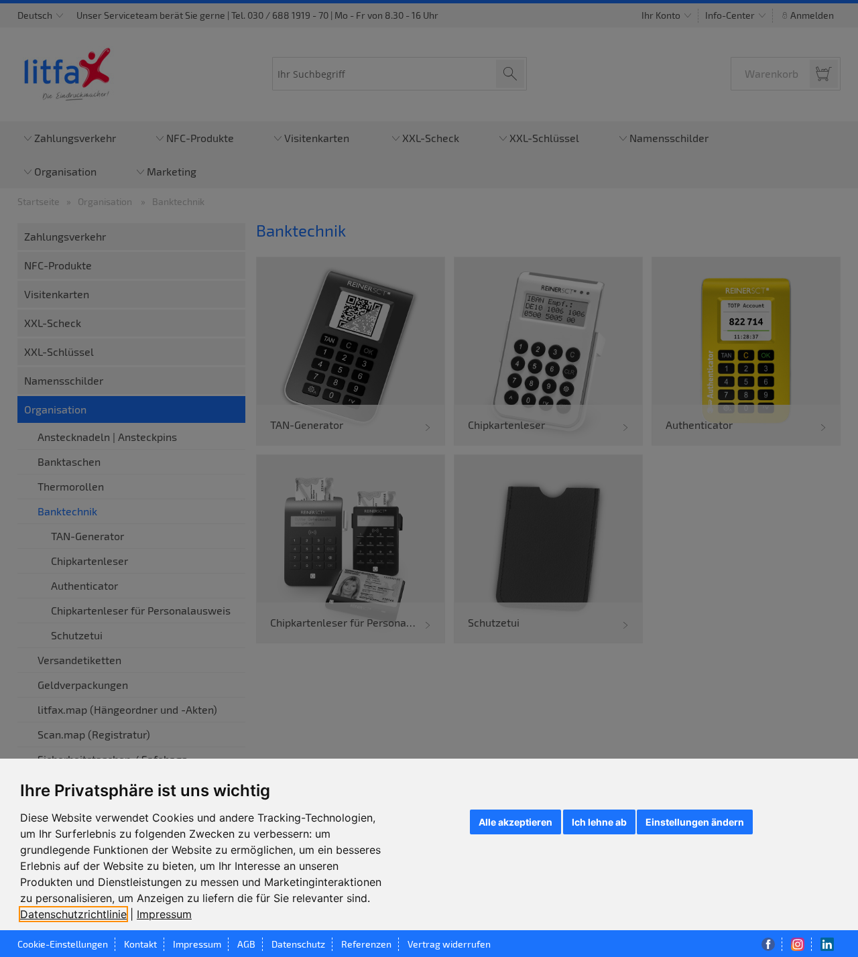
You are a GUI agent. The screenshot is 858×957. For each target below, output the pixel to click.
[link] (78, 914)
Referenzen (366, 944)
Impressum (164, 914)
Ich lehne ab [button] (599, 822)
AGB (246, 944)
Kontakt (140, 944)
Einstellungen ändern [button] (695, 822)
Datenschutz (298, 944)
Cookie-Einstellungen (62, 944)
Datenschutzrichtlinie (73, 914)
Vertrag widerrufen (449, 944)
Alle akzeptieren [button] (515, 822)
